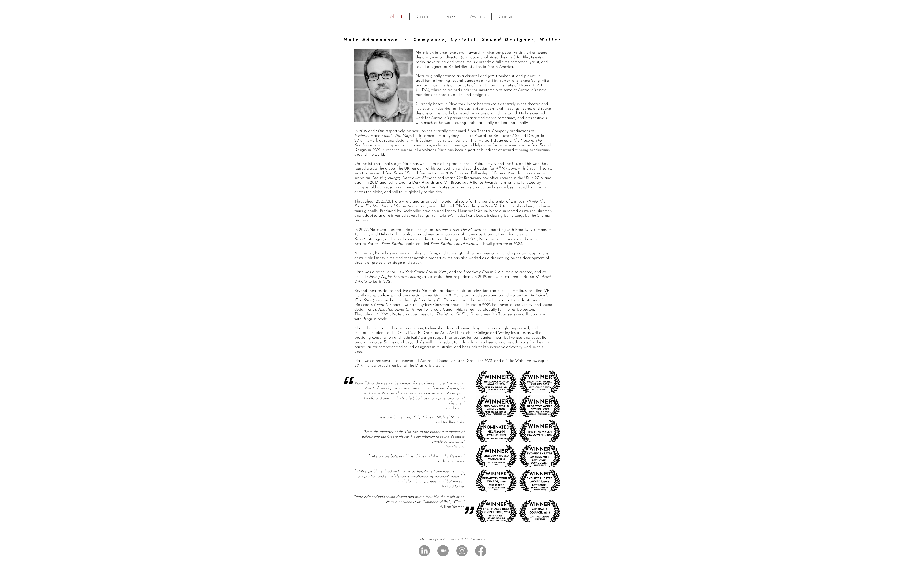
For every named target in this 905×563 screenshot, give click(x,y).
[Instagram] (462, 550)
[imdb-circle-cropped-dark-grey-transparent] (443, 550)
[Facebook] (480, 550)
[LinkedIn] (424, 550)
